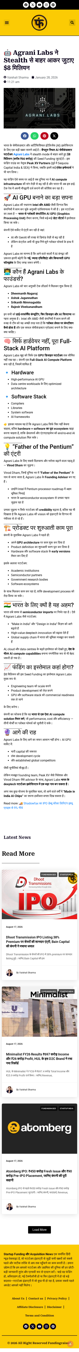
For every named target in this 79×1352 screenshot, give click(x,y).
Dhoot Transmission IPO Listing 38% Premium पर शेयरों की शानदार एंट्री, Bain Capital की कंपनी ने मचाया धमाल (38, 941)
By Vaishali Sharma (26, 973)
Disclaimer (54, 1307)
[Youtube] (39, 5)
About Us (18, 1298)
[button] (7, 23)
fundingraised (49, 875)
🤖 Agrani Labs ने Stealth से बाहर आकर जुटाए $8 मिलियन (39, 60)
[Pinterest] (53, 5)
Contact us (35, 1298)
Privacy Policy (57, 1298)
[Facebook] (26, 5)
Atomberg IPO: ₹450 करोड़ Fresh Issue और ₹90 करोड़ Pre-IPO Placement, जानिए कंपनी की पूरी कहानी (39, 1175)
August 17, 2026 (14, 927)
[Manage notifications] (70, 1344)
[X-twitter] (33, 5)
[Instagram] (46, 5)
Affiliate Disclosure (30, 1307)
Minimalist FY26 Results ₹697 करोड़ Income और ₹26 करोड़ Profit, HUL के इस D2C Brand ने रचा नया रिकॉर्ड (39, 1058)
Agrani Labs (21, 154)
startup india (66, 875)
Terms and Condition (39, 1315)
